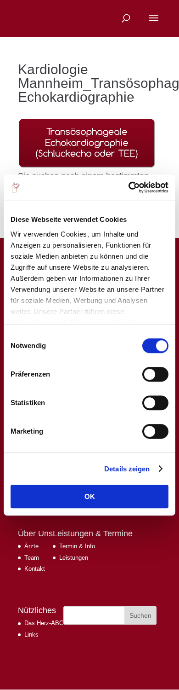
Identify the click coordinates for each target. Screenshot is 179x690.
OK (89, 496)
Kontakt (34, 568)
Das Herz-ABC (43, 623)
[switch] (155, 374)
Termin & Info (77, 546)
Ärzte (31, 546)
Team (31, 557)
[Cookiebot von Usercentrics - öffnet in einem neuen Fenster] (128, 187)
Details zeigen (127, 469)
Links (31, 634)
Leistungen (73, 557)
